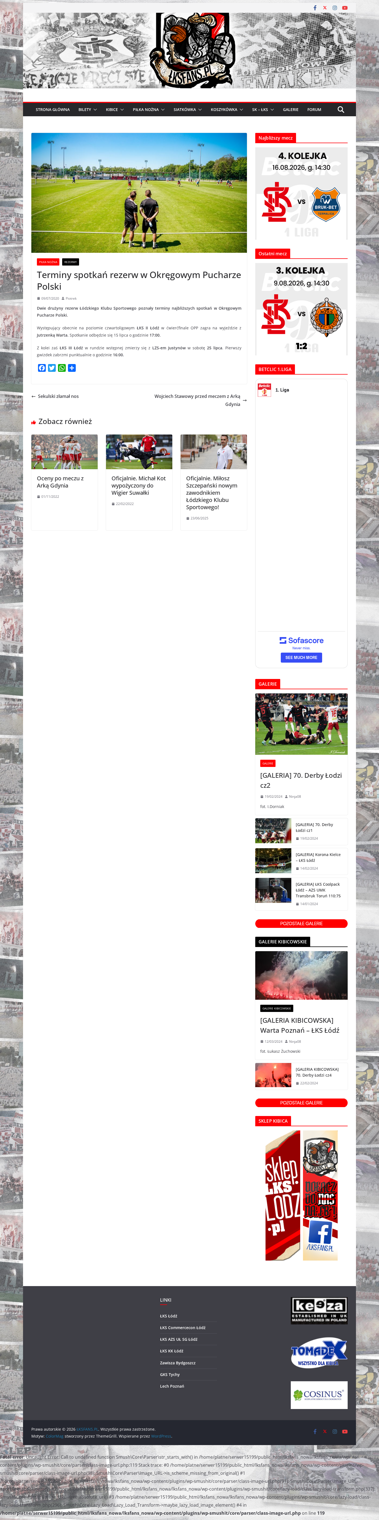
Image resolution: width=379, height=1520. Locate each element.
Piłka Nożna (48, 262)
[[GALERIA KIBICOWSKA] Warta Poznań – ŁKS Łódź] (301, 975)
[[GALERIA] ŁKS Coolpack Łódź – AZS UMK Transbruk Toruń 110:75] (273, 894)
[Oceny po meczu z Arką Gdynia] (64, 438)
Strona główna (53, 109)
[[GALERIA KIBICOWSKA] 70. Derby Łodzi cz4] (273, 1076)
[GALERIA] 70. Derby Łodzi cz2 (301, 780)
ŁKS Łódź (168, 1316)
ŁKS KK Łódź (171, 1351)
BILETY (85, 109)
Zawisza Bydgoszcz (178, 1362)
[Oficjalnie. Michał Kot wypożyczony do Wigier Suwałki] (139, 438)
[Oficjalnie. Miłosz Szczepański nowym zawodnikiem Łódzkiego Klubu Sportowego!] (214, 438)
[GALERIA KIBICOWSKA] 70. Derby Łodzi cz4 (317, 1072)
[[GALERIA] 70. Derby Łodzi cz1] (273, 831)
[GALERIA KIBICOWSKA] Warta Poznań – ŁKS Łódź (299, 1025)
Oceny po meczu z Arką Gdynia (60, 481)
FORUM (314, 109)
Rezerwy (70, 262)
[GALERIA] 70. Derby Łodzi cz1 (314, 827)
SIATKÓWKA (185, 109)
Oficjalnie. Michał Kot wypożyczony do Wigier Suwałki (139, 485)
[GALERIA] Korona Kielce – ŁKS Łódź (318, 857)
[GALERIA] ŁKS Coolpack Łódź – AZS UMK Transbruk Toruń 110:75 (318, 890)
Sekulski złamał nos (58, 396)
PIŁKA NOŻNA (146, 109)
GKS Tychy (170, 1374)
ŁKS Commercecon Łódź (183, 1327)
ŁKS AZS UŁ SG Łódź (179, 1339)
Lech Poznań (172, 1386)
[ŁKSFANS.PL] (189, 17)
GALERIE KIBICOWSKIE (276, 1008)
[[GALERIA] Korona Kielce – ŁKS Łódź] (273, 861)
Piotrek (71, 298)
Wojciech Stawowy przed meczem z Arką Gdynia (197, 400)
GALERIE (291, 109)
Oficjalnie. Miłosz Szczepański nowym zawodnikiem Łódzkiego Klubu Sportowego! (211, 492)
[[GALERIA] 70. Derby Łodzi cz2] (301, 724)
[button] (94, 109)
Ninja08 (295, 796)
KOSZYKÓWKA (224, 109)
